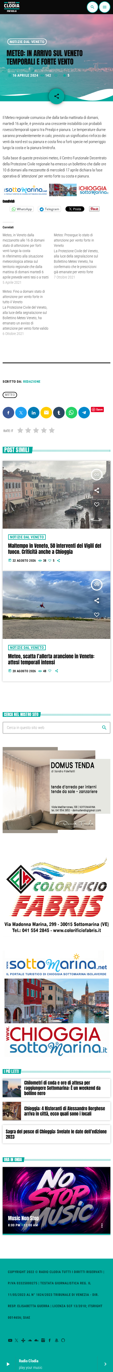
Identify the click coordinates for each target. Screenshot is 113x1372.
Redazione (31, 381)
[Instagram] (43, 1340)
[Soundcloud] (30, 1340)
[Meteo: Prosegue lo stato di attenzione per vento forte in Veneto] (79, 256)
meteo (10, 395)
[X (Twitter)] (16, 1340)
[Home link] (11, 7)
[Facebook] (50, 1340)
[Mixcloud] (36, 1340)
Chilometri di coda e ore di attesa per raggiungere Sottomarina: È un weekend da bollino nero (62, 1088)
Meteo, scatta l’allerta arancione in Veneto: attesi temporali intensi (51, 659)
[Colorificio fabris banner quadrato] (56, 938)
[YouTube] (10, 1340)
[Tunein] (23, 1340)
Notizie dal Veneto (27, 42)
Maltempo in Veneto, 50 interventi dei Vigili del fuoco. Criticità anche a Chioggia (54, 549)
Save (99, 409)
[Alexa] (63, 1340)
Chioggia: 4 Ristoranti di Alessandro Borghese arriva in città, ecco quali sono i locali (64, 1111)
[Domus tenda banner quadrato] (56, 831)
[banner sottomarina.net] (56, 195)
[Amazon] (56, 1340)
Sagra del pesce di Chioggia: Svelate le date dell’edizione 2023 (56, 1134)
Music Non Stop (23, 1218)
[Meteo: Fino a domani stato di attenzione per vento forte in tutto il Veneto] (28, 312)
